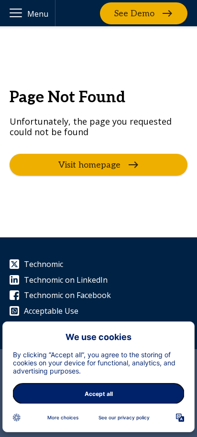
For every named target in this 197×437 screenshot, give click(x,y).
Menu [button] (37, 14)
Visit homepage (89, 165)
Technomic (43, 264)
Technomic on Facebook (67, 295)
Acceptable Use (51, 311)
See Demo (134, 13)
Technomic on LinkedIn (66, 280)
